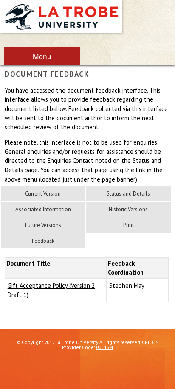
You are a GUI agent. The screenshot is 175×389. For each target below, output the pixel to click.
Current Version (43, 193)
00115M (104, 347)
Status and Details (128, 193)
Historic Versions (128, 209)
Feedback (43, 240)
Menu (42, 56)
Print (128, 225)
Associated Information (43, 209)
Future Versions (43, 225)
